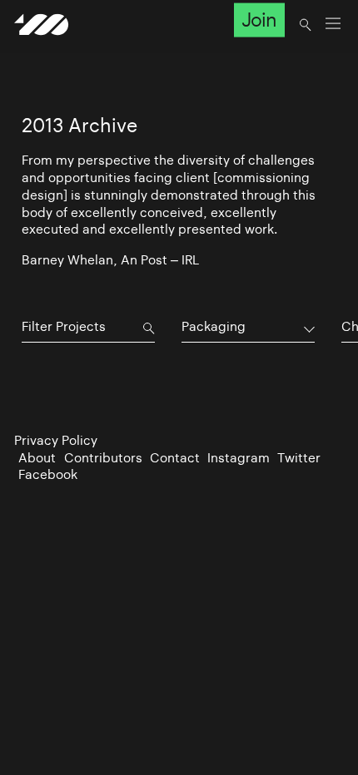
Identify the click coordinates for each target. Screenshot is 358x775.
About (37, 458)
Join (258, 20)
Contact (175, 458)
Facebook (47, 474)
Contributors (103, 458)
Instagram (238, 458)
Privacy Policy (55, 440)
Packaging (213, 326)
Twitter (299, 458)
